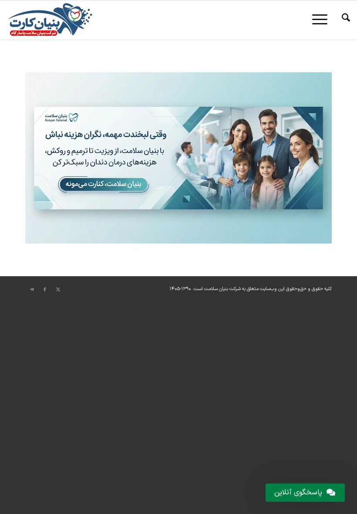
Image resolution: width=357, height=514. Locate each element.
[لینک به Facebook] (44, 289)
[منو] (322, 20)
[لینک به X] (57, 289)
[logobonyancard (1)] (49, 20)
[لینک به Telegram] (31, 289)
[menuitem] (341, 20)
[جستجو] (341, 20)
